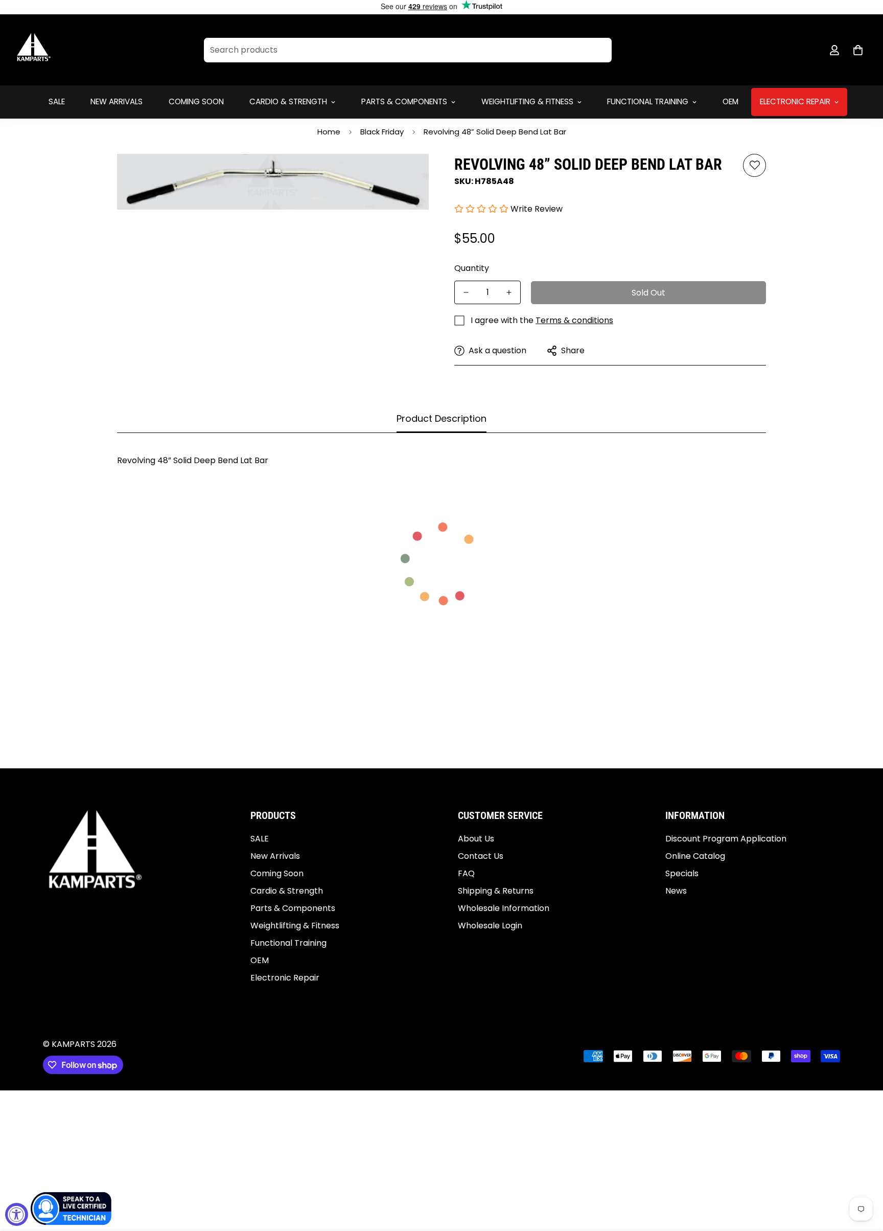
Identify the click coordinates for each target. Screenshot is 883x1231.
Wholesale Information (503, 908)
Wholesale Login (490, 925)
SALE (57, 101)
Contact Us (480, 856)
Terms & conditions (574, 320)
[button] (858, 50)
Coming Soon (196, 101)
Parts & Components (404, 101)
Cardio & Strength (288, 101)
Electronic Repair (795, 101)
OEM (730, 101)
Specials (682, 873)
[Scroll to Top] (863, 1175)
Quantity (471, 268)
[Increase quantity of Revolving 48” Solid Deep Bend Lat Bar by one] (509, 292)
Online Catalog (695, 856)
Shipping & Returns (495, 891)
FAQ (466, 873)
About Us (476, 839)
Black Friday (382, 131)
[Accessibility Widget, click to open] (16, 1214)
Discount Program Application (725, 839)
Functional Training (647, 101)
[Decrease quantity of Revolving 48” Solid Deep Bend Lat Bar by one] (466, 292)
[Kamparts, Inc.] (34, 49)
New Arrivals (116, 101)
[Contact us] (71, 1208)
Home (328, 131)
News (676, 891)
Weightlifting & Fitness (527, 101)
